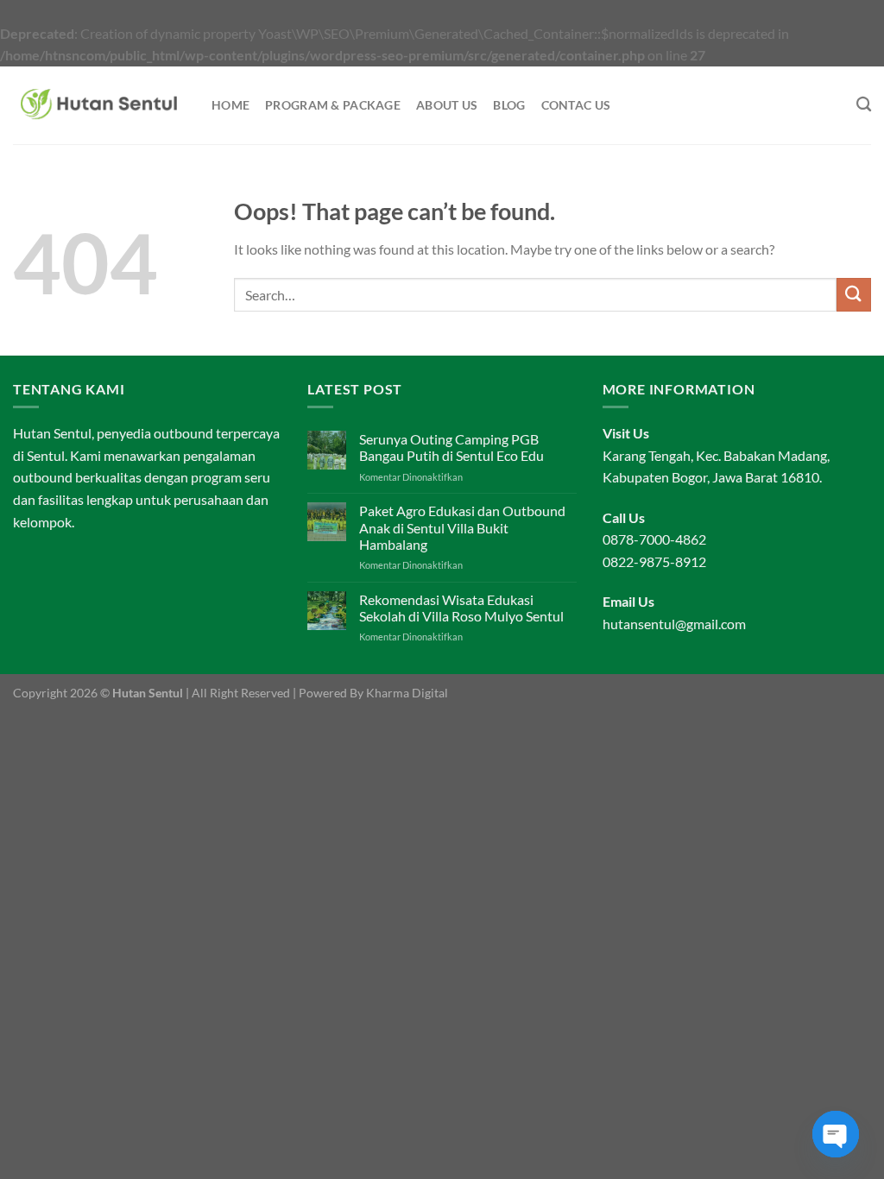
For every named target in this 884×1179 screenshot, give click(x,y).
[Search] (863, 105)
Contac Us (576, 105)
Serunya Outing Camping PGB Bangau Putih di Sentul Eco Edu (451, 447)
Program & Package (333, 105)
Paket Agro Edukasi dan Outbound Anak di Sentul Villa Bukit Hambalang (462, 527)
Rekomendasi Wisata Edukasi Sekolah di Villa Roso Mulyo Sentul (461, 607)
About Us (446, 105)
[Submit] (854, 295)
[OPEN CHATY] (835, 1134)
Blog (509, 105)
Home (230, 105)
